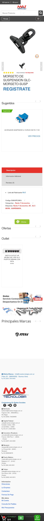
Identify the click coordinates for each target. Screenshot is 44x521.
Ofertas (23, 222)
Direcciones (6, 484)
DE (30, 206)
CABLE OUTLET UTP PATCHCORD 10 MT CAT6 (17, 265)
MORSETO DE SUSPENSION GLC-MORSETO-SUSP (17, 80)
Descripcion (10, 170)
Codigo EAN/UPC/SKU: (13, 200)
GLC (24, 192)
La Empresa (6, 487)
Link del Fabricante (15, 192)
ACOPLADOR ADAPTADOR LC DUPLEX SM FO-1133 (22, 130)
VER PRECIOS (34, 136)
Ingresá (16, 2)
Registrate (6, 2)
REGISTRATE (16, 89)
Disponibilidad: (21, 72)
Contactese (6, 491)
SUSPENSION (16, 208)
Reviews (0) (10, 182)
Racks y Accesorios (22, 203)
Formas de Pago (8, 494)
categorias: (9, 203)
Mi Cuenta (5, 500)
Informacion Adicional (13, 176)
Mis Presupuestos (8, 507)
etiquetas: (9, 206)
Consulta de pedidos (9, 504)
